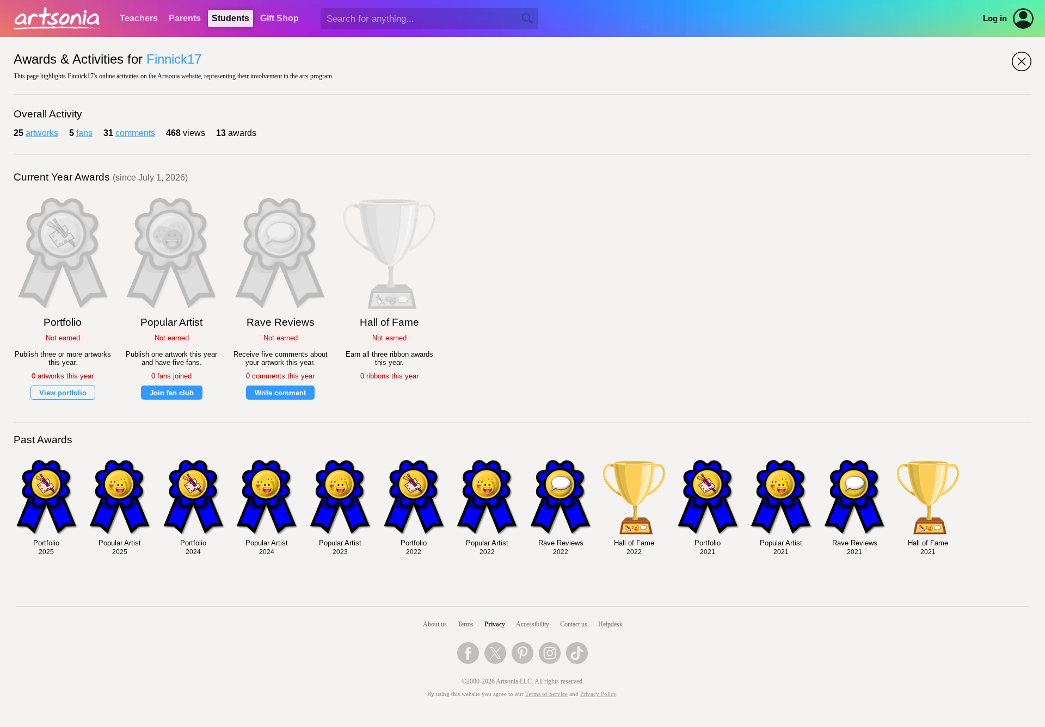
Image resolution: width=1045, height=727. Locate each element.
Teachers (139, 18)
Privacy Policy (598, 694)
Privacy (494, 624)
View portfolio (63, 393)
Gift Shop (279, 18)
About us (435, 624)
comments (135, 133)
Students (230, 18)
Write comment (280, 393)
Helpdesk (610, 624)
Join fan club (172, 393)
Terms (466, 624)
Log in (995, 18)
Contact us (573, 624)
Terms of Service (546, 694)
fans (84, 133)
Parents (185, 18)
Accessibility (532, 624)
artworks (42, 133)
